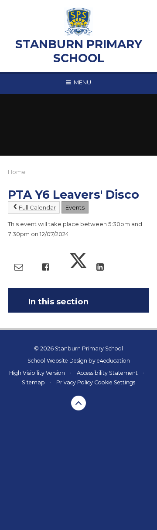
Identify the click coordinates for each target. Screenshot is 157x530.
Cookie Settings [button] (114, 382)
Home (17, 171)
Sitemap (33, 382)
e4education (113, 360)
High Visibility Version (37, 373)
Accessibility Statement (107, 373)
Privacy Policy (74, 382)
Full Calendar (37, 207)
